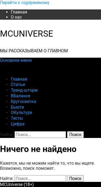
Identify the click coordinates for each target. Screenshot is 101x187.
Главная (19, 12)
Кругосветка (23, 101)
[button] (16, 60)
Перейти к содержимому (25, 2)
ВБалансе (20, 95)
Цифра (18, 123)
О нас (16, 17)
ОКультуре (21, 112)
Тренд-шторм (24, 90)
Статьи (18, 84)
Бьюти (17, 107)
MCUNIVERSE (26, 34)
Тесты (17, 118)
